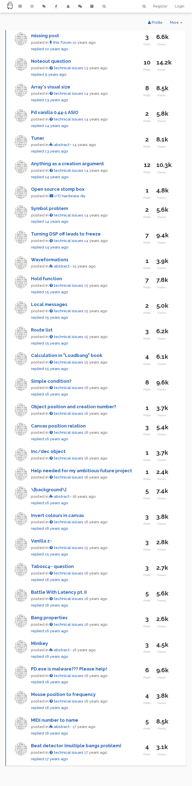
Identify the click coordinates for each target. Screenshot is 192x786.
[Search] (104, 6)
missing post (45, 35)
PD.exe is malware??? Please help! (69, 669)
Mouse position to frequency (63, 694)
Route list (41, 329)
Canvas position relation (58, 425)
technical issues (68, 68)
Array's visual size (50, 87)
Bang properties (49, 617)
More (178, 24)
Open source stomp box (57, 189)
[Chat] (80, 6)
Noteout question (51, 61)
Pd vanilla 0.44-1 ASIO (54, 112)
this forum (62, 42)
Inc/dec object (48, 451)
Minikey (39, 643)
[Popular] (56, 6)
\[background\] (48, 489)
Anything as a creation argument (67, 163)
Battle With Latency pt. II (59, 592)
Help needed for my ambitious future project (81, 470)
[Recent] (32, 6)
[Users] (68, 6)
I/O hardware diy (69, 196)
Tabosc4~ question (52, 566)
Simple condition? (51, 381)
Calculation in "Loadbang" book (66, 355)
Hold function (46, 278)
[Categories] (20, 6)
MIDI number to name (54, 720)
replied (49, 49)
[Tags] (44, 6)
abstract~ (62, 144)
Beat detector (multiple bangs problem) (76, 745)
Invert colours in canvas (57, 515)
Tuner (37, 138)
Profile (156, 22)
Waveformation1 (49, 259)
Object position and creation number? (73, 406)
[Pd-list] (92, 6)
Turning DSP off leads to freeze (66, 233)
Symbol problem (49, 208)
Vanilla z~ (41, 541)
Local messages (49, 304)
